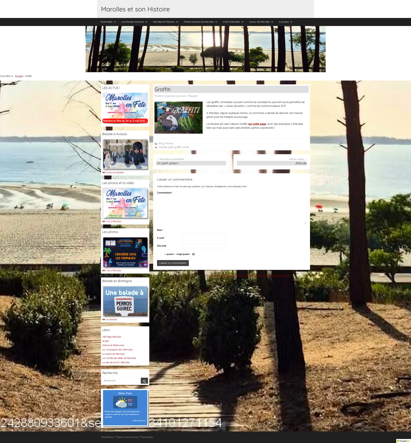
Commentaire (165, 192)
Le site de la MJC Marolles (116, 362)
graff (170, 147)
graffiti (177, 147)
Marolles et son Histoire (135, 9)
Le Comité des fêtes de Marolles (119, 358)
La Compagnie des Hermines (117, 349)
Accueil (19, 76)
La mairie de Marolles (113, 354)
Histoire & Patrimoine (113, 345)
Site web (161, 246)
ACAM (105, 341)
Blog (161, 143)
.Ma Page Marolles (111, 336)
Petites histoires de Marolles (199, 21)
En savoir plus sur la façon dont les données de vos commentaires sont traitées (248, 275)
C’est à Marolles (231, 21)
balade (163, 147)
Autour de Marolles (259, 21)
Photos (169, 143)
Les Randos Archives (133, 21)
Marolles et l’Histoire (164, 21)
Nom (160, 230)
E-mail (161, 238)
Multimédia (106, 21)
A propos (284, 21)
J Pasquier (192, 96)
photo (185, 147)
